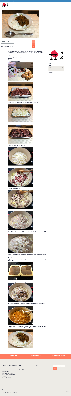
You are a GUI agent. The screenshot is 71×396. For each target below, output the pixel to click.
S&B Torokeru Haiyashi (15, 61)
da (62, 5)
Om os (22, 5)
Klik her (3, 370)
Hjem (15, 5)
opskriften (24, 102)
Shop (18, 5)
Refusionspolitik (13, 1)
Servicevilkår (6, 1)
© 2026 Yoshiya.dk (5, 392)
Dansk (67, 391)
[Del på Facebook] (33, 41)
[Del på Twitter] (33, 44)
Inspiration (28, 5)
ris (11, 55)
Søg (2, 1)
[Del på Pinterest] (33, 46)
